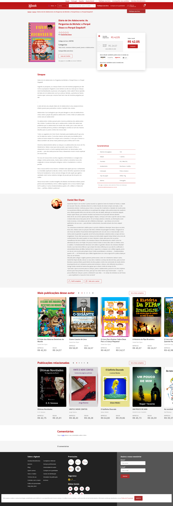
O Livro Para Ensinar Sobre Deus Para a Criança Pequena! (113, 340)
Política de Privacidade (127, 498)
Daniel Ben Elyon (66, 34)
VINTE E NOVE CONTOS (78, 409)
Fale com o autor (94, 281)
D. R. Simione (41, 412)
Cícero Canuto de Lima (78, 339)
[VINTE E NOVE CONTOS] (83, 387)
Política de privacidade (34, 483)
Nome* (123, 460)
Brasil (67, 1)
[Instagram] (82, 489)
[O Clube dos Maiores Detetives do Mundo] (51, 317)
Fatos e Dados (32, 474)
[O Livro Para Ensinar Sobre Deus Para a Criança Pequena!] (115, 317)
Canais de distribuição (49, 474)
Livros (34, 12)
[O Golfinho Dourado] (115, 387)
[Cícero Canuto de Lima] (83, 317)
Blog (29, 467)
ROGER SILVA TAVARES (139, 412)
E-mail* (123, 467)
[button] (78, 293)
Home (29, 12)
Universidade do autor (49, 467)
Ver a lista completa (137, 293)
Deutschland (90, 1)
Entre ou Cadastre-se (133, 5)
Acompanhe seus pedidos (120, 1)
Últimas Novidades (44, 409)
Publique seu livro (104, 1)
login (63, 435)
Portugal (74, 1)
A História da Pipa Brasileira (143, 339)
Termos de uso (32, 477)
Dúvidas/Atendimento (138, 1)
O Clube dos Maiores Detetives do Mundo (50, 340)
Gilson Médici (105, 412)
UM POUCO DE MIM (140, 409)
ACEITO (138, 498)
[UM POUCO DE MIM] (147, 387)
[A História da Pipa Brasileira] (147, 317)
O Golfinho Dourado (108, 409)
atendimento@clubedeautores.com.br (107, 187)
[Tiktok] (87, 489)
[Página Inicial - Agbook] (33, 6)
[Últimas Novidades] (51, 387)
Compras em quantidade (117, 6)
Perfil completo (76, 281)
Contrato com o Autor (34, 480)
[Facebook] (76, 489)
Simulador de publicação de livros (50, 478)
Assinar (125, 476)
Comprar (133, 46)
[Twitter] (70, 489)
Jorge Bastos (73, 412)
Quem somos (32, 470)
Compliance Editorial (49, 461)
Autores (30, 464)
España (81, 1)
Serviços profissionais (49, 464)
